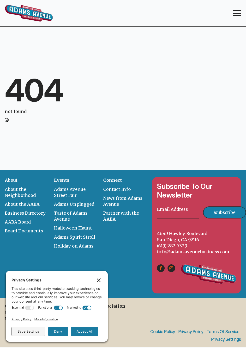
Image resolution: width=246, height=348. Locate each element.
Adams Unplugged (74, 204)
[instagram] (171, 268)
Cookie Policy (162, 331)
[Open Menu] (237, 13)
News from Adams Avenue (123, 201)
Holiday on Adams (74, 246)
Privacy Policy (190, 331)
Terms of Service (223, 331)
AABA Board (18, 222)
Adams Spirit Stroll (74, 237)
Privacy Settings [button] (226, 339)
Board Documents (24, 231)
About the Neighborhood (20, 192)
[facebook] (161, 268)
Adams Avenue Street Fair (70, 192)
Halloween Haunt (73, 228)
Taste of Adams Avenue (70, 216)
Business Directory (25, 213)
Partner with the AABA (121, 216)
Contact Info (117, 189)
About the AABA (22, 204)
